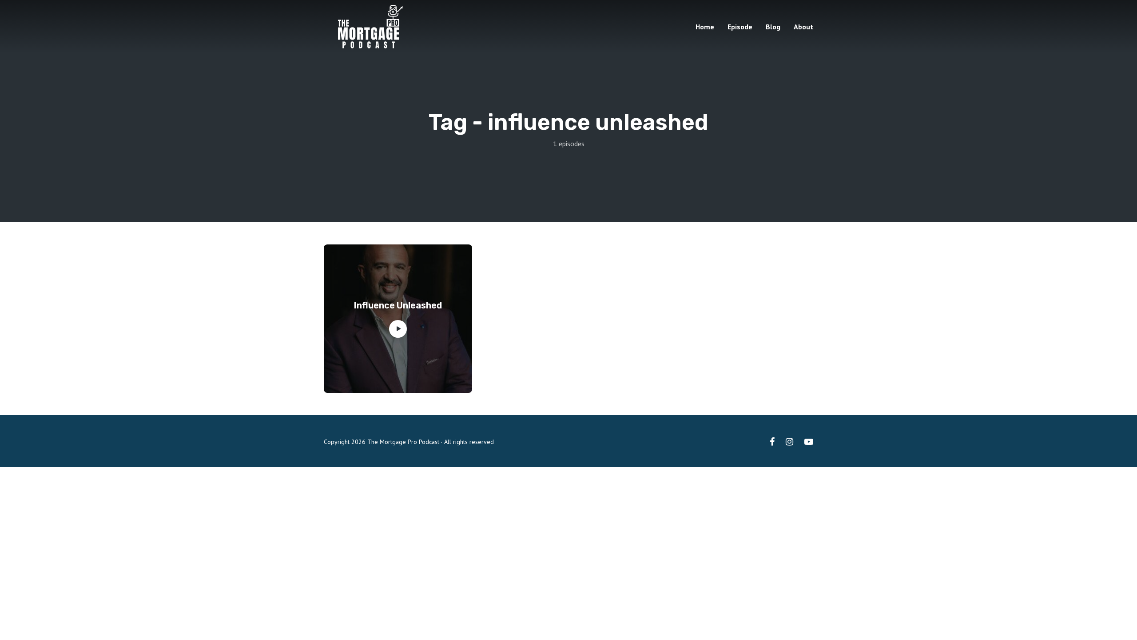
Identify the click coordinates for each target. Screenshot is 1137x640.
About (803, 26)
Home (705, 26)
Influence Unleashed (398, 305)
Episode (740, 26)
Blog (773, 26)
